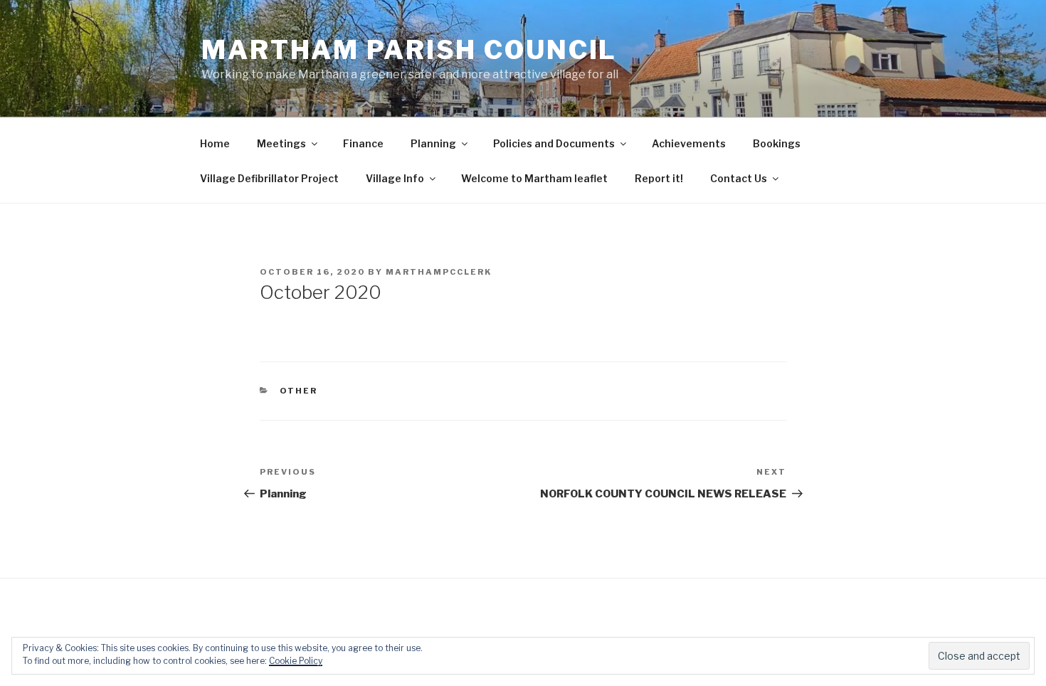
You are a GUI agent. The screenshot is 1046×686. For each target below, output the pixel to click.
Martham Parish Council (409, 49)
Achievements (689, 143)
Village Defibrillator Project (269, 178)
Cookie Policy (295, 660)
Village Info (395, 178)
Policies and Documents (554, 143)
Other (299, 391)
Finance (363, 143)
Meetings (281, 143)
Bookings (777, 143)
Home (215, 143)
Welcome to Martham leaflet (534, 178)
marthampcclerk (439, 272)
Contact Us (738, 178)
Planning (433, 143)
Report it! (659, 178)
